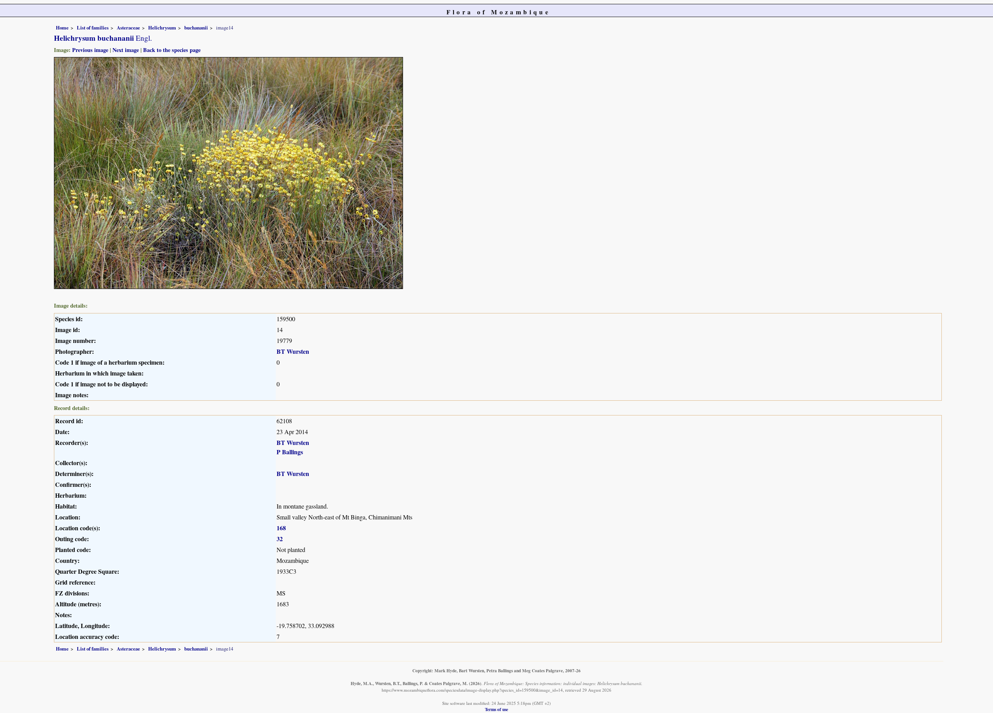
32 (280, 538)
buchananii (196, 27)
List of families (93, 27)
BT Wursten (293, 351)
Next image (125, 50)
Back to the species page (172, 50)
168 (281, 527)
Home (62, 27)
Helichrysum (162, 27)
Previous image (90, 50)
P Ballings (290, 451)
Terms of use (496, 709)
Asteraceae (128, 27)
